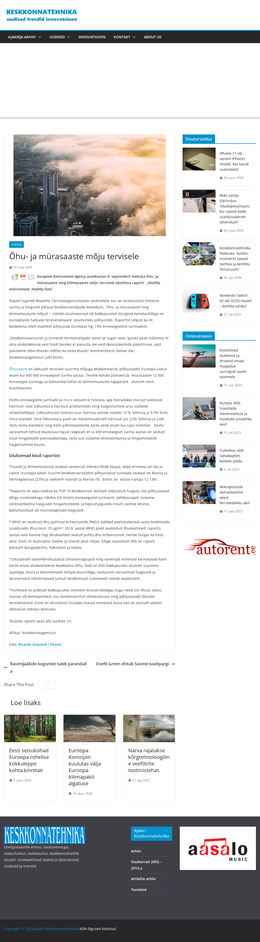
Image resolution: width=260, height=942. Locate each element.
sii (68, 621)
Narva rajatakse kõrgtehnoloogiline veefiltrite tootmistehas (149, 760)
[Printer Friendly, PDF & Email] (23, 276)
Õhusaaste (18, 369)
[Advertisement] (130, 81)
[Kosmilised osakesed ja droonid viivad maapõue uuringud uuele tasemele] (199, 369)
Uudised (57, 36)
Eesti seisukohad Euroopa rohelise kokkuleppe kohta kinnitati (29, 760)
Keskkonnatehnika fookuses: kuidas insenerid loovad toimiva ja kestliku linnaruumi (235, 259)
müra (68, 399)
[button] (38, 37)
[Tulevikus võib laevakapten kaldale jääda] (199, 461)
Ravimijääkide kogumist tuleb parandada (48, 667)
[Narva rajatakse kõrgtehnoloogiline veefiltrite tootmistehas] (149, 718)
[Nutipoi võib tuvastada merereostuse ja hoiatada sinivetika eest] (199, 419)
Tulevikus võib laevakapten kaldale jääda (232, 455)
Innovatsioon (92, 36)
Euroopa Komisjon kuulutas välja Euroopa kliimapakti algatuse (85, 767)
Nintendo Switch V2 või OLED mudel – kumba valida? (236, 300)
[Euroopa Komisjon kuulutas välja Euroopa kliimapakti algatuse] (89, 718)
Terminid (139, 889)
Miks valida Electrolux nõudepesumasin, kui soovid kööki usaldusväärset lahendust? (235, 208)
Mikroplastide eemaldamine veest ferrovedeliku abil (235, 494)
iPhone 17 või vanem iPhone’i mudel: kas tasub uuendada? (234, 161)
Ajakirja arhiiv (22, 36)
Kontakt (122, 36)
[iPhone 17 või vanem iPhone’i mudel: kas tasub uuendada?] (199, 167)
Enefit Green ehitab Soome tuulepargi (132, 664)
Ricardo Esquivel (32, 644)
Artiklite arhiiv (143, 878)
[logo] (44, 829)
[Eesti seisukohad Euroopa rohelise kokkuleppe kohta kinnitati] (30, 718)
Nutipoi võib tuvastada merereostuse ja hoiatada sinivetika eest (236, 413)
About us (152, 36)
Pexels (55, 644)
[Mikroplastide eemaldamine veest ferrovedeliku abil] (199, 500)
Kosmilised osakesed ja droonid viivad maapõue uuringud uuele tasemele (233, 363)
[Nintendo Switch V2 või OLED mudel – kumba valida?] (199, 306)
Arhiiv (136, 851)
